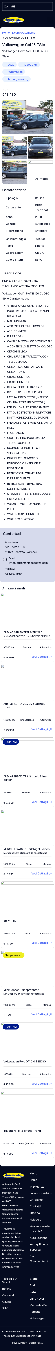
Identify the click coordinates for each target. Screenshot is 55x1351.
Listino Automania (23, 32)
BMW (33, 1292)
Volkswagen (37, 1318)
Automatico (15, 72)
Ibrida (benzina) (18, 79)
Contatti (35, 1206)
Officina (35, 1213)
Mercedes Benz (40, 1305)
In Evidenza (37, 1186)
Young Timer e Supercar (39, 1247)
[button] (50, 20)
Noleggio (35, 1219)
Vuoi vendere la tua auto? (40, 1228)
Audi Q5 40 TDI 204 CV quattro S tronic (24, 705)
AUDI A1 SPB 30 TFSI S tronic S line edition (25, 778)
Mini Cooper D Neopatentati (21, 990)
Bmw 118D (10, 920)
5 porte (39, 245)
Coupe (6, 1302)
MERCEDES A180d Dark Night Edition (27, 849)
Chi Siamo (36, 1199)
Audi (32, 1285)
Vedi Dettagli (39, 656)
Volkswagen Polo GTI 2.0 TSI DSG (25, 1061)
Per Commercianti (39, 1258)
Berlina (39, 198)
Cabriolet (8, 1295)
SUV (4, 1308)
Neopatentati (13, 955)
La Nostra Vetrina (41, 1193)
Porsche (35, 1311)
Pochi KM (11, 742)
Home (6, 32)
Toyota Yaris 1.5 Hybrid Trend (22, 1130)
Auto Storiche (39, 1238)
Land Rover (37, 1298)
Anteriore (41, 231)
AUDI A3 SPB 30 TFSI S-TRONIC (23, 632)
